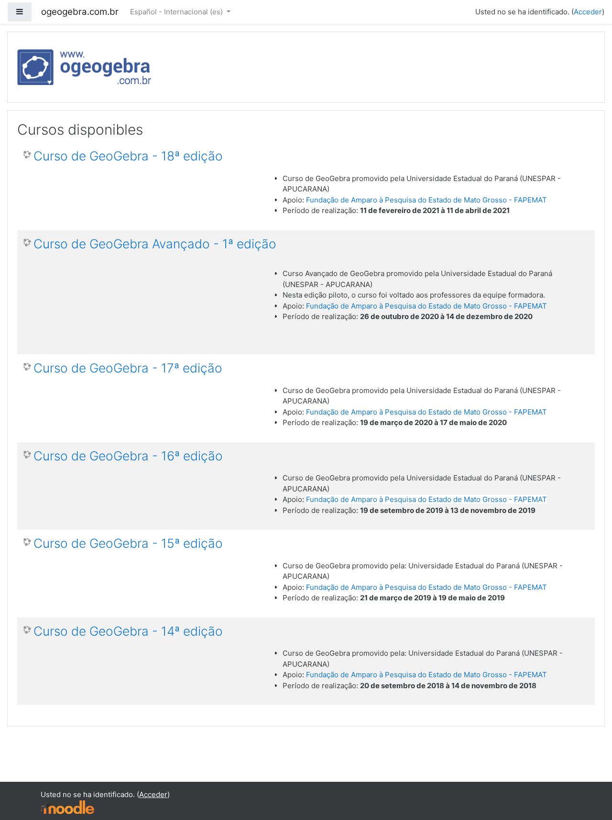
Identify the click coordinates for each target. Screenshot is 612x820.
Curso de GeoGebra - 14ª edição (128, 631)
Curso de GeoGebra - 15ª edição (128, 543)
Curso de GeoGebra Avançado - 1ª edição (154, 243)
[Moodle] (67, 806)
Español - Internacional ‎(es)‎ (177, 11)
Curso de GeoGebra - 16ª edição (128, 455)
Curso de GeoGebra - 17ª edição (127, 368)
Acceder (588, 11)
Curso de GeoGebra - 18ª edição (128, 156)
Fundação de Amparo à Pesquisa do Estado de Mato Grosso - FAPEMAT (426, 199)
